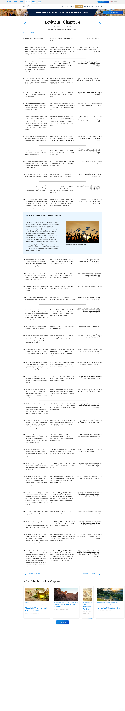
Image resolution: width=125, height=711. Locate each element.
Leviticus (61, 26)
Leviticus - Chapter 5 (89, 574)
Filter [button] (25, 32)
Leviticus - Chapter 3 (36, 574)
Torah (54, 26)
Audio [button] (32, 32)
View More (62, 622)
